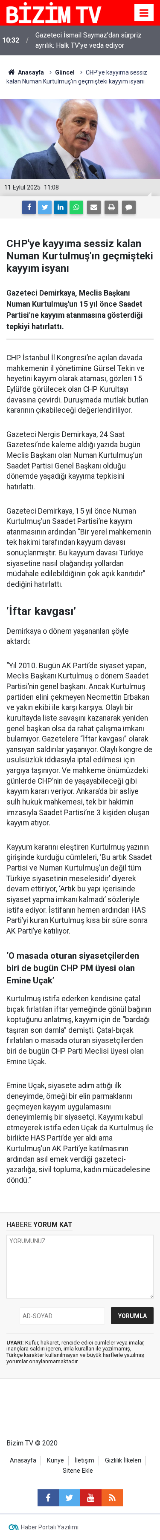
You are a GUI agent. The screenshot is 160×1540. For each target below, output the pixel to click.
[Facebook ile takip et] (48, 1497)
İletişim (84, 1460)
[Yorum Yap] (129, 207)
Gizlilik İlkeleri (123, 1460)
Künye (55, 1460)
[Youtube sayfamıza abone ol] (91, 1497)
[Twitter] (45, 207)
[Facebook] (29, 207)
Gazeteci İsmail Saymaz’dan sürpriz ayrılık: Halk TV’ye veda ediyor (88, 40)
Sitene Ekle (78, 1470)
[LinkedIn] (60, 207)
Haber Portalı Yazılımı (50, 1527)
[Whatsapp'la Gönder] (76, 207)
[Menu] (144, 13)
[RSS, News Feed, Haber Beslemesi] (112, 1497)
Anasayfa (23, 1460)
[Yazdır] (111, 207)
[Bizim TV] (54, 12)
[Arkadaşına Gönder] (94, 207)
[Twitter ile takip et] (69, 1497)
